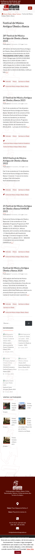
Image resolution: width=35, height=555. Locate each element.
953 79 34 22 (13, 1)
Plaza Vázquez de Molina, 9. (20, 508)
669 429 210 (22, 523)
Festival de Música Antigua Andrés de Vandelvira (16, 143)
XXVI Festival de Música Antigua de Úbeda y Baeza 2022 (15, 161)
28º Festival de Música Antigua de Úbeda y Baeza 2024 (15, 38)
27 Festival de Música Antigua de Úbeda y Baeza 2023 (17, 99)
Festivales (8, 81)
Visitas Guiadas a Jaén (29, 405)
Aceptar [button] (18, 552)
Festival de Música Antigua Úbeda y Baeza (17, 86)
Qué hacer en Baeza (23, 304)
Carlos (25, 44)
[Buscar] (28, 323)
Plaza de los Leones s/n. (20, 512)
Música (15, 81)
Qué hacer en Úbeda (23, 81)
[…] (7, 72)
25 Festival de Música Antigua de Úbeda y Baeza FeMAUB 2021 (17, 209)
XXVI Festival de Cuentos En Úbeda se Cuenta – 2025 (24, 343)
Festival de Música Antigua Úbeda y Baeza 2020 (16, 269)
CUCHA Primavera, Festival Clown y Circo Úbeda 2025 (9, 369)
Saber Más (30, 549)
